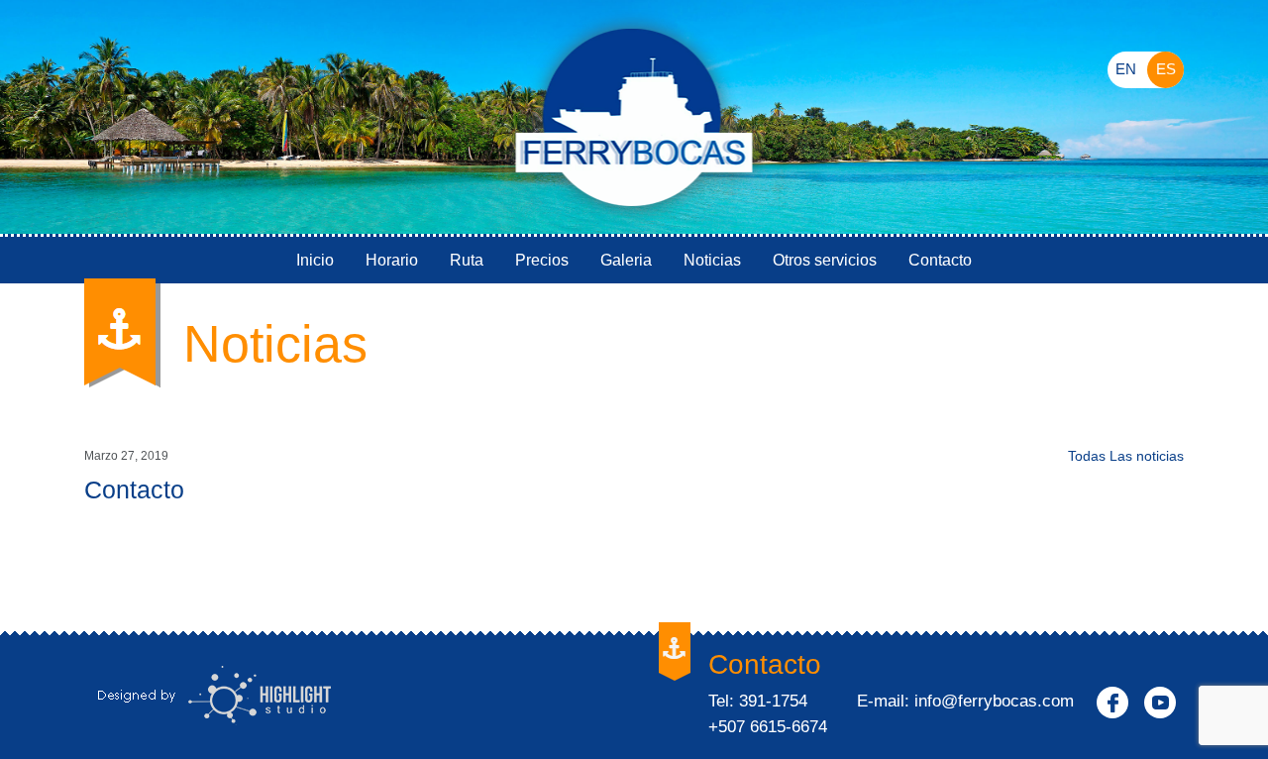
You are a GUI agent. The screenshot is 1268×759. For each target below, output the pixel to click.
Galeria (626, 260)
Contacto (940, 260)
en (1125, 68)
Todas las (1126, 456)
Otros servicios (825, 260)
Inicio (315, 260)
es (1166, 68)
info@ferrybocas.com (994, 701)
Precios (542, 260)
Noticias (712, 260)
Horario (392, 260)
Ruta (466, 260)
